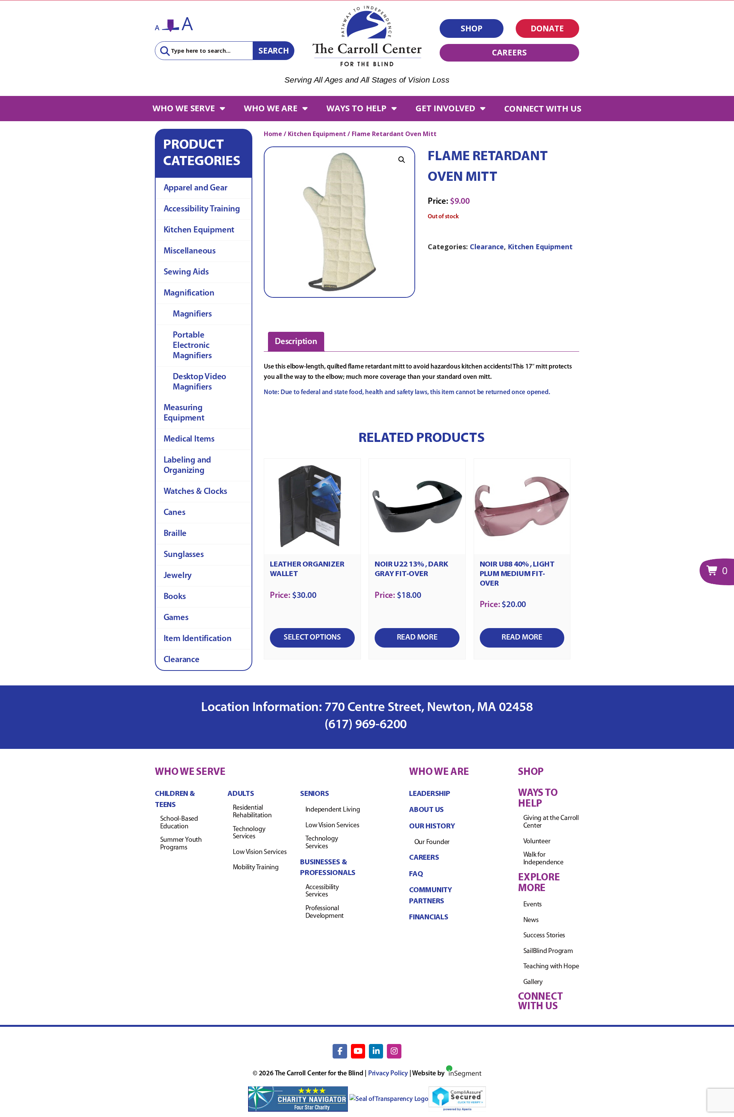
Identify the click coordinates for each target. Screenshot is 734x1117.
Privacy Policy (388, 1073)
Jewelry (178, 575)
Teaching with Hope (551, 966)
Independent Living (332, 810)
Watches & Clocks (195, 491)
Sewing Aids (186, 272)
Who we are (270, 108)
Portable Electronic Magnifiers (192, 345)
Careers (509, 52)
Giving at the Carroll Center (551, 822)
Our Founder (432, 842)
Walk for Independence (543, 859)
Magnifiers (192, 314)
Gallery (532, 982)
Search (273, 50)
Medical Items (189, 439)
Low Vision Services (260, 852)
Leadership (429, 794)
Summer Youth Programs (181, 844)
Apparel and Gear (195, 188)
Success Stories (544, 935)
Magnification (189, 293)
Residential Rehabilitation (252, 812)
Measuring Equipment (184, 413)
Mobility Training (256, 867)
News (531, 920)
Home (273, 134)
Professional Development (324, 912)
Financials (428, 917)
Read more (417, 637)
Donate (547, 28)
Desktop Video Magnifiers (199, 382)
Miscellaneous (190, 251)
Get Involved (445, 108)
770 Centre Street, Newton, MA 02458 (429, 707)
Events (532, 904)
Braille (175, 533)
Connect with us (542, 108)
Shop (471, 28)
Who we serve (183, 108)
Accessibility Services (322, 891)
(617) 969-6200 (367, 725)
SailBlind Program (548, 951)
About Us (426, 810)
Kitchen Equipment (199, 230)
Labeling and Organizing (187, 465)
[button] (402, 160)
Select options (312, 637)
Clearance (182, 660)
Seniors (314, 794)
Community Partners (430, 895)
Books (175, 597)
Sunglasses (184, 554)
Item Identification (198, 639)
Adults (240, 794)
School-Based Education (179, 823)
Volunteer (536, 841)
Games (176, 618)
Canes (174, 512)
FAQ (416, 874)
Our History (432, 826)
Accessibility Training (202, 209)
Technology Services (249, 833)
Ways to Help (356, 108)
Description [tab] (296, 342)
